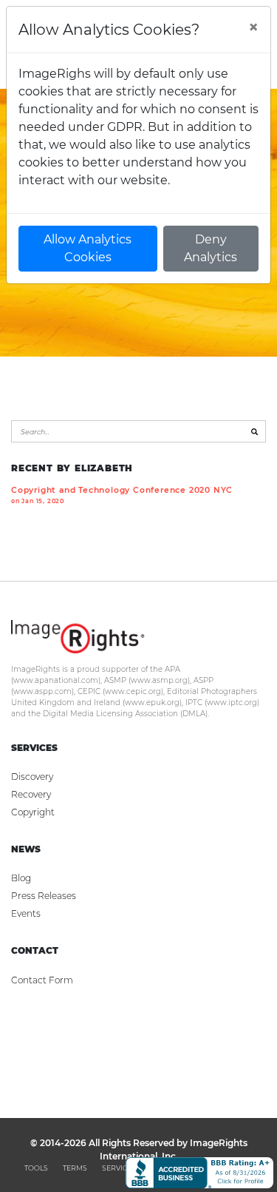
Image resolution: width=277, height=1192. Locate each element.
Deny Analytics (210, 248)
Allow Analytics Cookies (87, 248)
